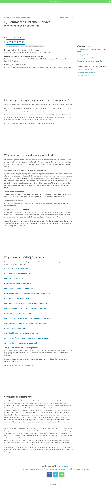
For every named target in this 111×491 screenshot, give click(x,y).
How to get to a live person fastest (88, 55)
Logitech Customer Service (85, 70)
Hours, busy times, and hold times (88, 58)
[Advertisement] (38, 83)
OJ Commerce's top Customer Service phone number (91, 51)
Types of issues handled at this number (90, 61)
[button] (109, 1)
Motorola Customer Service (86, 73)
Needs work (65, 466)
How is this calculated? (65, 67)
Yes (59, 466)
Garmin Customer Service (85, 76)
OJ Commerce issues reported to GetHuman (18, 365)
